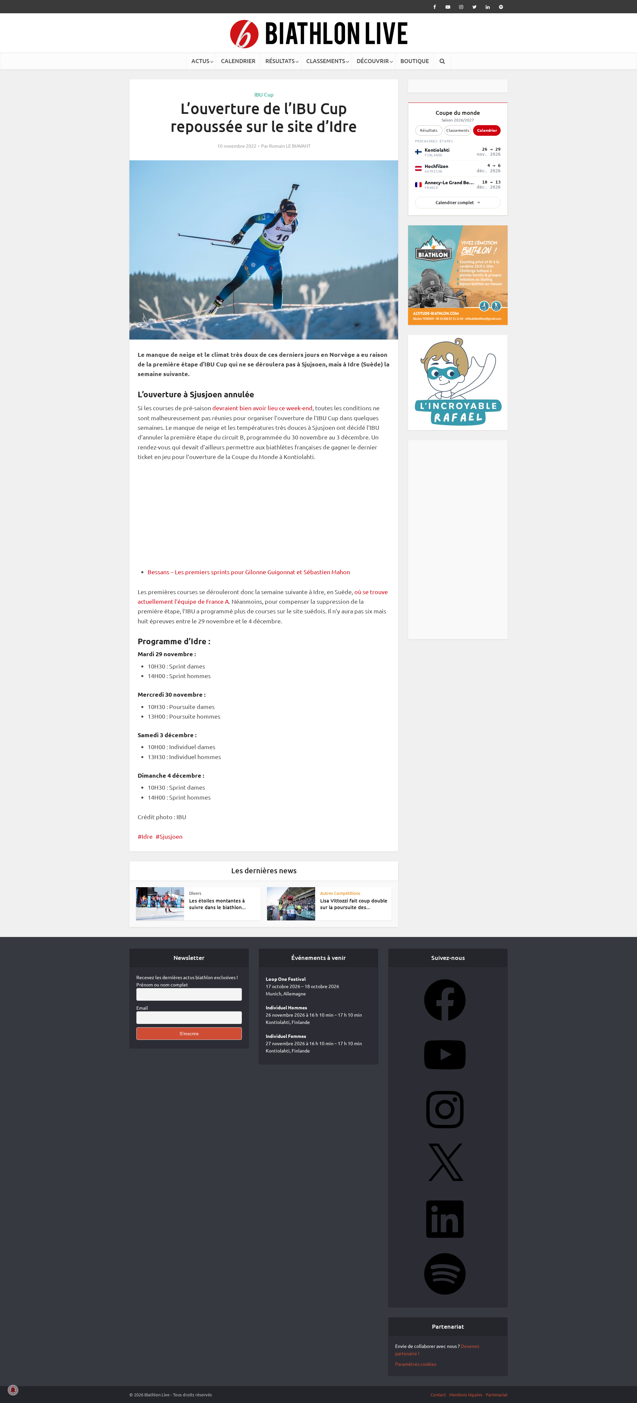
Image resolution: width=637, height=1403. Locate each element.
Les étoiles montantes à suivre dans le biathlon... (217, 903)
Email (142, 1010)
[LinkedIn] (445, 1245)
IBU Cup (263, 94)
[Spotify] (445, 1299)
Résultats (428, 130)
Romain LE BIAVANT (290, 146)
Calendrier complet (455, 202)
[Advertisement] (264, 517)
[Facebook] (445, 1026)
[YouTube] (445, 1080)
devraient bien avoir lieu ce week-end (262, 407)
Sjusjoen (171, 836)
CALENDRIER (238, 61)
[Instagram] (445, 1135)
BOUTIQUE (414, 61)
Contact (438, 1397)
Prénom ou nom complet (162, 987)
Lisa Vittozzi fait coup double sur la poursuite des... (354, 903)
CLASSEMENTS (325, 61)
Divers (195, 893)
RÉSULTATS (280, 61)
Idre (147, 836)
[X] (445, 1190)
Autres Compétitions (340, 893)
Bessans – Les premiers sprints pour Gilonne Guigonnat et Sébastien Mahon (249, 571)
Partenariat (497, 1397)
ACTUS (200, 61)
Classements (457, 130)
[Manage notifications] (13, 1390)
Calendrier (487, 130)
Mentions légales (465, 1397)
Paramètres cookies (415, 1366)
